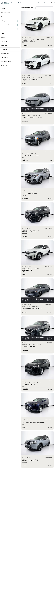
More (45, 3)
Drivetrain (4, 49)
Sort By (38, 8)
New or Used (5, 25)
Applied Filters (5, 12)
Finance (30, 3)
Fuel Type (4, 45)
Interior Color (5, 57)
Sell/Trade (21, 3)
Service (38, 3)
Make (2, 33)
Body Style (4, 41)
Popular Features (6, 61)
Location (3, 37)
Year (2, 29)
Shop (12, 3)
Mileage (3, 21)
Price (2, 16)
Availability (4, 66)
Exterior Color (5, 53)
